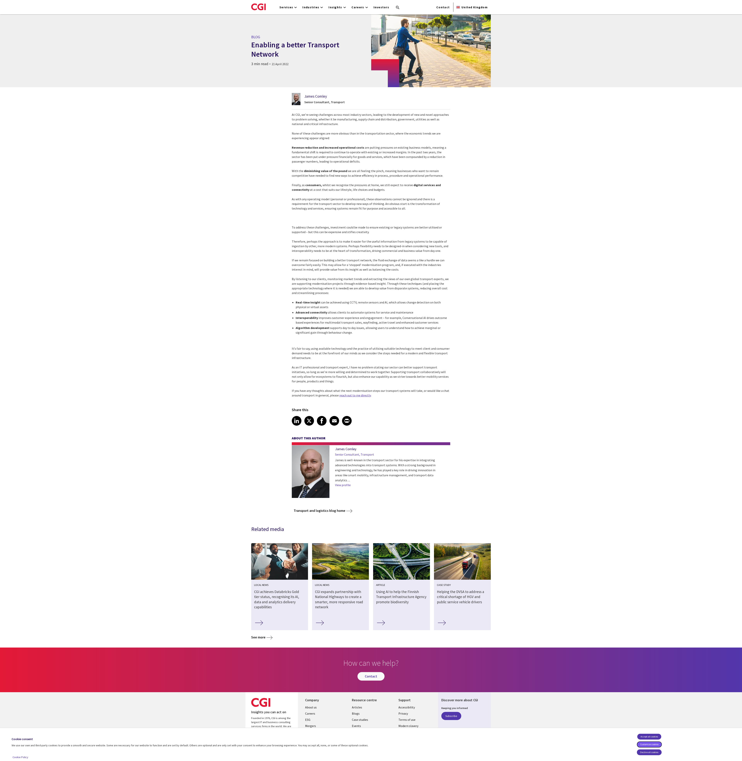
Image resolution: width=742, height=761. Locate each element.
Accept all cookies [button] (649, 736)
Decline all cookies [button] (649, 752)
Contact (443, 7)
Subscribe (451, 716)
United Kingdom (474, 7)
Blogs (356, 713)
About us (311, 707)
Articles (357, 707)
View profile (343, 485)
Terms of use (406, 720)
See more (258, 637)
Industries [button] (310, 7)
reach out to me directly (355, 395)
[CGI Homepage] (258, 7)
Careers (310, 713)
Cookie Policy (20, 757)
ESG (307, 720)
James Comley (315, 96)
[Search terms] (397, 8)
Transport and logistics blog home (319, 510)
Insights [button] (335, 7)
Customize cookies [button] (649, 744)
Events (356, 726)
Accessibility (406, 707)
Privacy (403, 713)
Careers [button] (357, 7)
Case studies (360, 720)
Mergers (310, 726)
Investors (381, 7)
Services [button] (286, 7)
